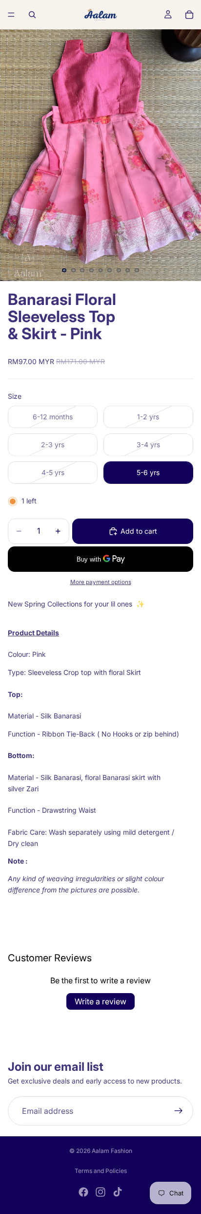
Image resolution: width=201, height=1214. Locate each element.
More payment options (100, 582)
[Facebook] (83, 1192)
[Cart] (189, 14)
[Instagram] (100, 1192)
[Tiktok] (117, 1192)
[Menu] (11, 14)
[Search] (32, 14)
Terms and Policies (101, 1170)
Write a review (100, 1001)
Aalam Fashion (112, 1150)
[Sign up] (178, 1111)
